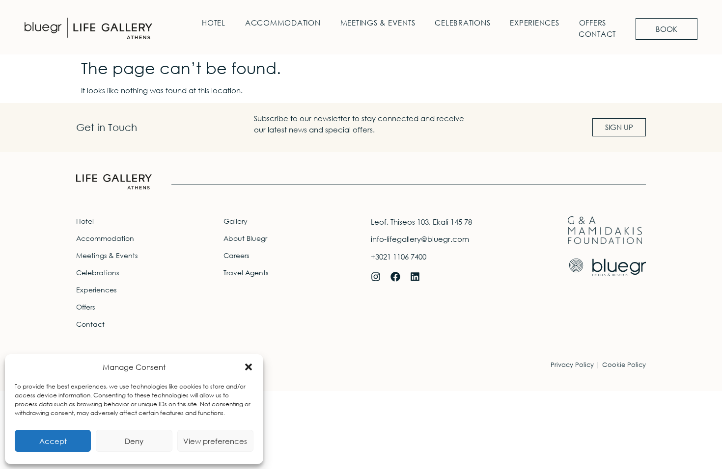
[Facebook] (395, 277)
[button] (248, 367)
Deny (134, 441)
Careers (236, 255)
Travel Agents (245, 272)
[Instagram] (376, 277)
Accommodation (283, 22)
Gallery (235, 221)
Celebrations (462, 22)
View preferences (215, 441)
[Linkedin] (415, 277)
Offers (593, 22)
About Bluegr (245, 238)
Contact (597, 34)
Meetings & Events (378, 22)
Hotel (213, 22)
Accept (53, 441)
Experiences (534, 22)
